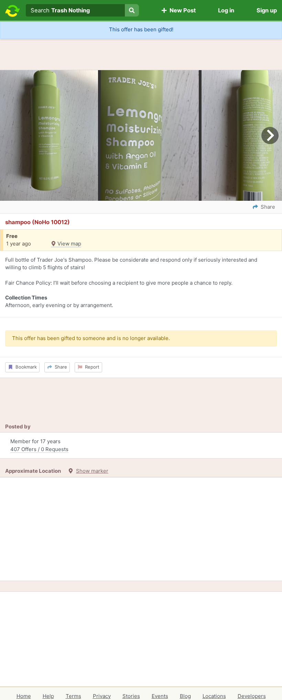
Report (90, 367)
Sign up (267, 10)
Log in (226, 10)
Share (59, 367)
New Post (181, 10)
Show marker (92, 471)
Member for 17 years (39, 445)
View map (68, 243)
